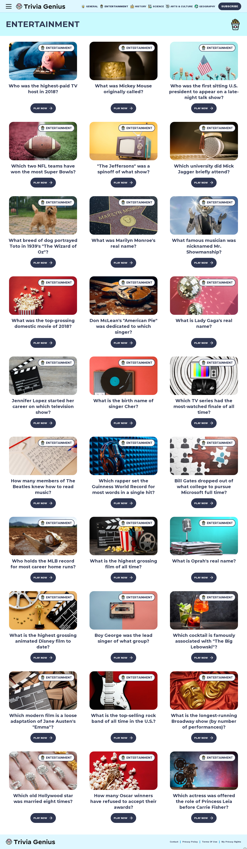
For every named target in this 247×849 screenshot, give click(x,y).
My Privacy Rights (231, 841)
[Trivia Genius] (40, 6)
